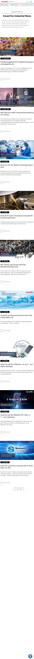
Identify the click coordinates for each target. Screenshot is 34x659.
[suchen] (27, 2)
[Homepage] (5, 2)
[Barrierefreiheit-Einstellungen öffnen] (30, 656)
